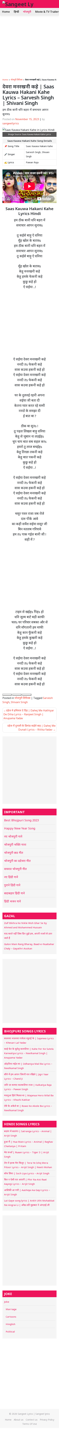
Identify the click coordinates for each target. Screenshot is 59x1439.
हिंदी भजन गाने (12, 901)
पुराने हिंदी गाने (12, 885)
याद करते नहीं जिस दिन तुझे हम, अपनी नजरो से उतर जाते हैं (28, 936)
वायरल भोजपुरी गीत (15, 869)
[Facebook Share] (16, 695)
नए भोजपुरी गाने (13, 836)
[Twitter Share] (26, 695)
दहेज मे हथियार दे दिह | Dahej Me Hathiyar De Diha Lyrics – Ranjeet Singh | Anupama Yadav (28, 714)
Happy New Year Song (19, 828)
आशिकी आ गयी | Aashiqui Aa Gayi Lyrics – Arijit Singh (27, 1192)
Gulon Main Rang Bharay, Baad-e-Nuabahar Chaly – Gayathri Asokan (29, 946)
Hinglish (10, 1324)
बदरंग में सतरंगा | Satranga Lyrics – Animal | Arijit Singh (28, 1133)
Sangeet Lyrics (25, 1413)
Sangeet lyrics (42, 1413)
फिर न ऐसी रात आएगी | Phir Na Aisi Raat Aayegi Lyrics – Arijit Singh (25, 1181)
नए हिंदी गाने (11, 877)
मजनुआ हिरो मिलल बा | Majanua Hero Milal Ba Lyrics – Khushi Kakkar (28, 1097)
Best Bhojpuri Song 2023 (21, 820)
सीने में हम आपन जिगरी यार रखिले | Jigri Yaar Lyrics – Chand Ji (26, 1076)
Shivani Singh (19, 702)
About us (18, 1419)
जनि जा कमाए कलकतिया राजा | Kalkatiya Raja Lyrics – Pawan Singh (27, 1087)
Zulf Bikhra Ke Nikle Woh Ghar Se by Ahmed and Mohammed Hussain (25, 925)
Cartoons (11, 1316)
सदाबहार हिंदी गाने (14, 893)
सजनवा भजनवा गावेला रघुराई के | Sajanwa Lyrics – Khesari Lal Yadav (29, 1040)
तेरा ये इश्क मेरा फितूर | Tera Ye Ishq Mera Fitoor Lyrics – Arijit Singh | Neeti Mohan (28, 1165)
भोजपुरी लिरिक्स (16, 79)
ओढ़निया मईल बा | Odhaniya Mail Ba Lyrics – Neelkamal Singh (28, 1066)
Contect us (32, 1419)
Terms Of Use (29, 1423)
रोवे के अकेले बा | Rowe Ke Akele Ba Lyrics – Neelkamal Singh (28, 1108)
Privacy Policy (47, 1419)
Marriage (11, 1309)
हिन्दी (16, 11)
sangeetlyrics (10, 123)
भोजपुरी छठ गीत (13, 853)
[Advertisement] (29, 46)
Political (10, 1331)
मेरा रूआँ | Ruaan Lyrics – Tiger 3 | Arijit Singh (26, 1154)
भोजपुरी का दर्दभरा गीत (17, 861)
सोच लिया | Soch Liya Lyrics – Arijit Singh (26, 1173)
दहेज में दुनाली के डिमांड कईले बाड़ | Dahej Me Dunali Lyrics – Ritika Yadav (31, 727)
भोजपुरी (27, 11)
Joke (6, 1301)
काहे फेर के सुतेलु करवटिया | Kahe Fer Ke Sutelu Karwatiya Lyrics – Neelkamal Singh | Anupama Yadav (29, 1053)
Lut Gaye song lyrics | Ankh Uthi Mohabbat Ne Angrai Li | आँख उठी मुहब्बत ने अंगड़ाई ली (29, 1203)
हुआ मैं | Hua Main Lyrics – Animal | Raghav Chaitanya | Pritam (28, 1144)
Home (6, 11)
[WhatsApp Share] (7, 695)
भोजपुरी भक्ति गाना (15, 844)
